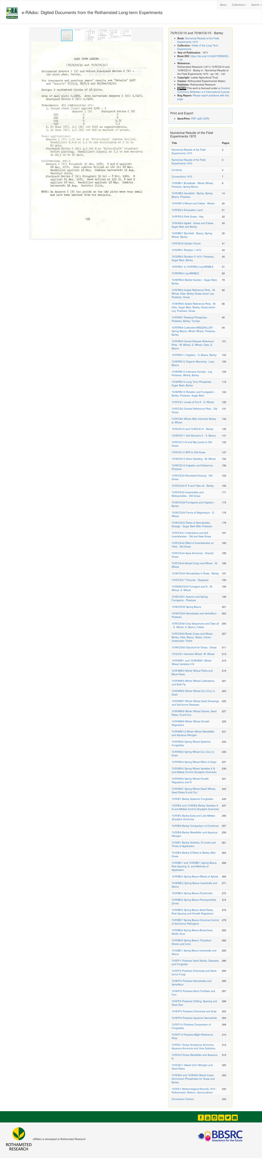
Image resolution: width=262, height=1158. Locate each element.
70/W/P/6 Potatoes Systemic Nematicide (194, 1018)
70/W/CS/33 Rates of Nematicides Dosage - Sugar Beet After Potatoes (192, 524)
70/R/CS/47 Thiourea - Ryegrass (190, 580)
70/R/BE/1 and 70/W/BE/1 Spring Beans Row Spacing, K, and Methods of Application (194, 866)
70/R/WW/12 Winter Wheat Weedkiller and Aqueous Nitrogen (193, 733)
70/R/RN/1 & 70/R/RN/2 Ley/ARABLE (192, 266)
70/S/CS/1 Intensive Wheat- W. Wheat (193, 654)
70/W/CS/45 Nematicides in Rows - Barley (195, 573)
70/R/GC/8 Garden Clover (186, 243)
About (223, 4)
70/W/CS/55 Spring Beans (186, 607)
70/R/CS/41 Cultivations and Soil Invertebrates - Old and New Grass (191, 534)
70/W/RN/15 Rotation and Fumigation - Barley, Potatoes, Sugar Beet (193, 393)
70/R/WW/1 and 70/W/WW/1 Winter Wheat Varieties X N (192, 662)
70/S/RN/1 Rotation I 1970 (186, 250)
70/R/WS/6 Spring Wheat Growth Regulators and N (190, 780)
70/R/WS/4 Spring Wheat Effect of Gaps (194, 762)
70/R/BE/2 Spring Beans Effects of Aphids (195, 876)
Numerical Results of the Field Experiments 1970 (189, 151)
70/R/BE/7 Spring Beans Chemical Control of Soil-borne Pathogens (195, 921)
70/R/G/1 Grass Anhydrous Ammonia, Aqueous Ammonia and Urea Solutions (193, 1046)
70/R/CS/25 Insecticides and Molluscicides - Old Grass (188, 494)
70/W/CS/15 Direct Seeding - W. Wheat (194, 459)
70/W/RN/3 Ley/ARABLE (185, 273)
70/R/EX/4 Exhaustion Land (187, 210)
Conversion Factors (183, 1099)
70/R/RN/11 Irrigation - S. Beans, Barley (194, 355)
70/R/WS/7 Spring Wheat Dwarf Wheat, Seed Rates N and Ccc (194, 790)
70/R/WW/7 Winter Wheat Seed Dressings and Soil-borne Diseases (195, 702)
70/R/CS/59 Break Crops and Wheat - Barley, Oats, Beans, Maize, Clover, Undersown (193, 637)
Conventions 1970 (182, 176)
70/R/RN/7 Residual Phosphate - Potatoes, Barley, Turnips (190, 319)
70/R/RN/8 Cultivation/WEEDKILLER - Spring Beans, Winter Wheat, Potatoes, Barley (194, 331)
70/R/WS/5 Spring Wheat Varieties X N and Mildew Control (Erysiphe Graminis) (194, 770)
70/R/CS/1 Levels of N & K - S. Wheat (193, 402)
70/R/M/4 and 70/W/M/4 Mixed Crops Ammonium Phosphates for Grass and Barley (193, 1078)
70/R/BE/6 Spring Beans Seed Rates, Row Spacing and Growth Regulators (193, 911)
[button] (79, 35)
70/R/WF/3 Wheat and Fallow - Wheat (193, 203)
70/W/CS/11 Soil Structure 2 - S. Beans (194, 435)
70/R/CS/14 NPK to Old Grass (188, 452)
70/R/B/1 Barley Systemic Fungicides (192, 799)
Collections (238, 4)
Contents (177, 170)
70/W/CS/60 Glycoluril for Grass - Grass (194, 647)
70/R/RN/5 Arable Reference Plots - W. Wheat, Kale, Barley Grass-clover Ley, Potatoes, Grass (193, 293)
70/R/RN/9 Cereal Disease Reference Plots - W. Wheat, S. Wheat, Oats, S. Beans (193, 344)
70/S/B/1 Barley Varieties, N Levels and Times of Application (194, 844)
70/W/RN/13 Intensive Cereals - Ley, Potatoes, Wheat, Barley (192, 373)
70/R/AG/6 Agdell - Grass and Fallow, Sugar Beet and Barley (193, 224)
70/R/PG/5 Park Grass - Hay (188, 216)
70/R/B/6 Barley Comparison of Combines (195, 825)
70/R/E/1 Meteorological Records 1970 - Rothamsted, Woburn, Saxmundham (194, 1090)
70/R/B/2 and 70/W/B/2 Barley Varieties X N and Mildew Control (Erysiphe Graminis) (195, 807)
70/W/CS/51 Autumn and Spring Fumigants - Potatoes (190, 598)
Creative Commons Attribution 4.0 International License (203, 90)
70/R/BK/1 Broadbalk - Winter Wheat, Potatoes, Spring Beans (193, 184)
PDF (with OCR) (200, 118)
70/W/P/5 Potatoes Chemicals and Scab (194, 1011)
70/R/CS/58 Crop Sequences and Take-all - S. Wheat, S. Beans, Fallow (195, 625)
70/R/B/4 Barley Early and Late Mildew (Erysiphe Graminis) (193, 817)
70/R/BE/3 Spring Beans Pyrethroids (192, 893)
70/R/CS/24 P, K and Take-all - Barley (193, 485)
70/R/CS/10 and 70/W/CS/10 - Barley (192, 429)
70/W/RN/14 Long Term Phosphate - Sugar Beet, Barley (192, 383)
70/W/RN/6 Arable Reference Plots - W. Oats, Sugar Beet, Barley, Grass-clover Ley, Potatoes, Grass (194, 307)
